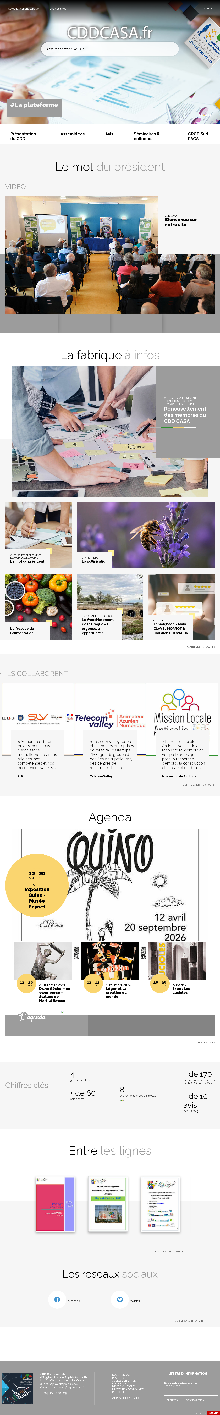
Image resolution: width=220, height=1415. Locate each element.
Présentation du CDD (23, 136)
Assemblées (72, 133)
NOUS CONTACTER (123, 1375)
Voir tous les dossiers (168, 1251)
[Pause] (192, 115)
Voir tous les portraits (198, 784)
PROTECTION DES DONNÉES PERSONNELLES (128, 1391)
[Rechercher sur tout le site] (172, 49)
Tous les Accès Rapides (188, 1320)
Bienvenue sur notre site (181, 222)
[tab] (199, 115)
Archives (172, 1400)
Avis (109, 133)
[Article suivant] (195, 115)
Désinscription (195, 1400)
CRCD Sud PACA (198, 136)
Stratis (213, 1413)
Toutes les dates (203, 1042)
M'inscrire (214, 1392)
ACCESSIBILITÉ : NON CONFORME (124, 1382)
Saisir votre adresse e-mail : (182, 1384)
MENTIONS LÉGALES (123, 1386)
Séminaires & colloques (147, 136)
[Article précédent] (189, 115)
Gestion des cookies (125, 1398)
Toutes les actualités (200, 646)
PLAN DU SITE (120, 1378)
